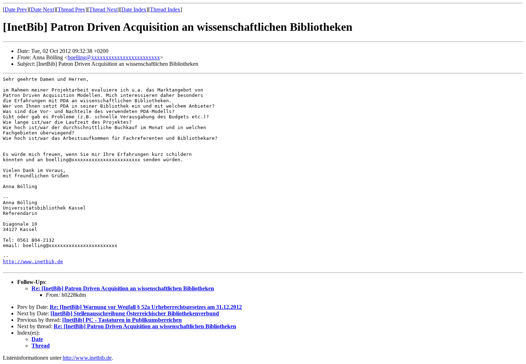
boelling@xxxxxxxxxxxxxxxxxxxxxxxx (114, 57)
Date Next (42, 9)
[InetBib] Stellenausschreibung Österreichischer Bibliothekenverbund (134, 313)
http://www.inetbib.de (33, 261)
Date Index (133, 9)
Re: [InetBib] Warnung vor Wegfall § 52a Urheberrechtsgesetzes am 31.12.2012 (146, 307)
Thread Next (103, 9)
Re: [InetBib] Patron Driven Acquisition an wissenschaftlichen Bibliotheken (122, 288)
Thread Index (165, 9)
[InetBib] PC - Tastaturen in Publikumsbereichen (122, 320)
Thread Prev (72, 9)
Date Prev (16, 9)
